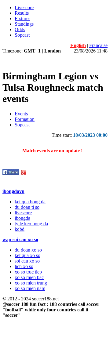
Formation (25, 119)
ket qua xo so (27, 255)
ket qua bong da (30, 201)
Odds (20, 29)
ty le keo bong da (31, 223)
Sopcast (22, 35)
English (78, 45)
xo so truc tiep (28, 271)
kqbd (19, 229)
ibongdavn (13, 191)
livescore (23, 212)
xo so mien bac (29, 277)
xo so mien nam (30, 288)
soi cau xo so (27, 260)
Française (98, 45)
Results (22, 13)
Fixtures (22, 18)
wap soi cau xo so (20, 239)
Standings (24, 24)
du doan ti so (27, 207)
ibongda (22, 218)
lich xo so (24, 266)
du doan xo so (28, 249)
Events (21, 113)
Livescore (24, 7)
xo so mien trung (31, 282)
